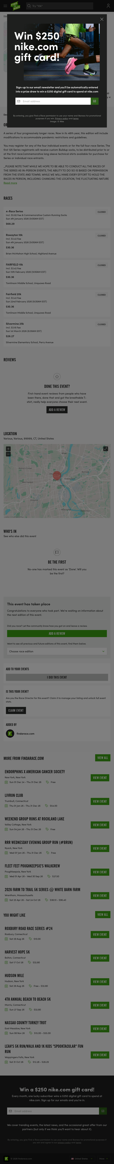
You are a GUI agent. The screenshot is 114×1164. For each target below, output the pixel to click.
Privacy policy (61, 118)
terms (76, 118)
